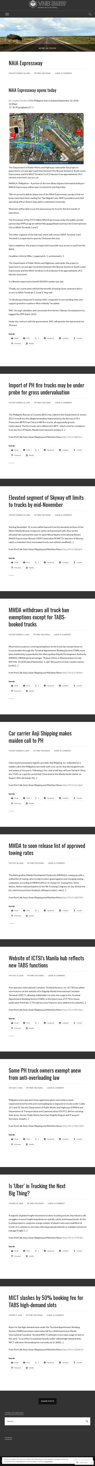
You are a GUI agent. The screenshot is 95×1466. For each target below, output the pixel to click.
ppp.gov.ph (33, 177)
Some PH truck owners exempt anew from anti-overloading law (45, 1073)
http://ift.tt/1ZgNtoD (72, 1349)
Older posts (47, 1401)
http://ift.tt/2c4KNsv (72, 672)
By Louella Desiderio (19, 100)
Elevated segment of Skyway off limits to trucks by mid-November (46, 501)
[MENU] (7, 14)
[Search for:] (47, 1421)
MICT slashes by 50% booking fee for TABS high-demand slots (46, 1301)
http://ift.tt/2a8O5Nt (72, 897)
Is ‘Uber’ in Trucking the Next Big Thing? (37, 1189)
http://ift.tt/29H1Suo (72, 1009)
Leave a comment (63, 73)
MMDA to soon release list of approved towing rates (47, 849)
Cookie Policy (48, 1461)
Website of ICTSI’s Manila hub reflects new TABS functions (46, 961)
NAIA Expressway (25, 63)
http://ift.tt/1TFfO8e (72, 1237)
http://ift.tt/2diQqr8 (72, 549)
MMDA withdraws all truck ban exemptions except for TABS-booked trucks (39, 617)
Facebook (8, 1437)
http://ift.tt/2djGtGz (72, 437)
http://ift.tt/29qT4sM (72, 1126)
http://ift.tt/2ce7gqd (72, 785)
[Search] (87, 14)
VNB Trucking (44, 73)
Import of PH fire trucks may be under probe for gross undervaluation (46, 388)
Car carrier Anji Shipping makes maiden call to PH (40, 736)
